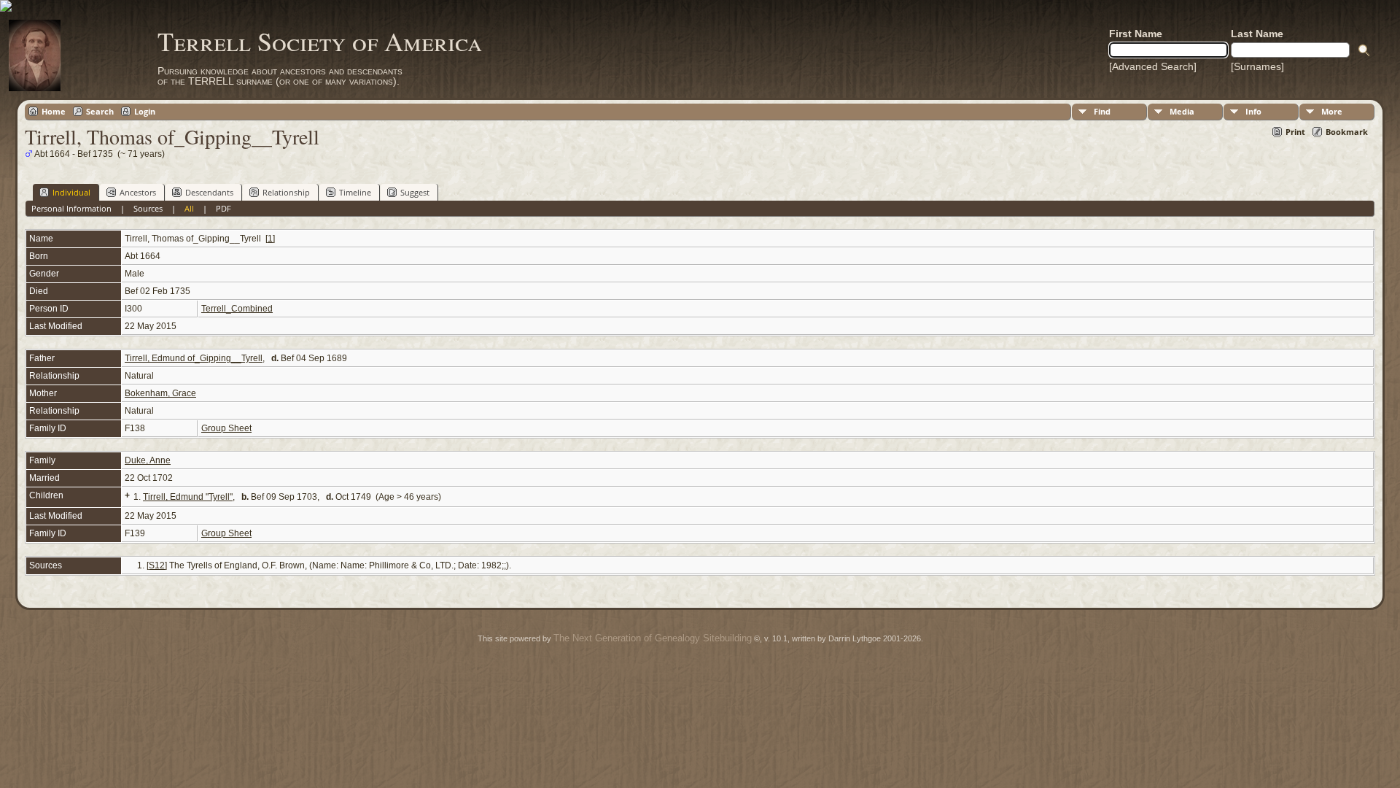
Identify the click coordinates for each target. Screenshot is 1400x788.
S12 (157, 565)
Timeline (355, 192)
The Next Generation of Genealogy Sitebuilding (652, 638)
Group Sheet (226, 428)
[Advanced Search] (1153, 66)
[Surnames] (1257, 66)
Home (54, 111)
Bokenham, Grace (160, 393)
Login (144, 111)
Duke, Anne (148, 460)
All (189, 208)
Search (100, 111)
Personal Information (71, 208)
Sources (148, 208)
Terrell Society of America (320, 40)
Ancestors (138, 192)
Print (1295, 131)
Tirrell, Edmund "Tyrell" (188, 497)
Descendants (209, 192)
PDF (223, 208)
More (1331, 111)
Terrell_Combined (237, 309)
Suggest (414, 192)
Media (1182, 111)
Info (1253, 111)
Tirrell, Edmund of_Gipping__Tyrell (193, 358)
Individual (71, 192)
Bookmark (1347, 131)
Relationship (286, 192)
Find (1102, 111)
